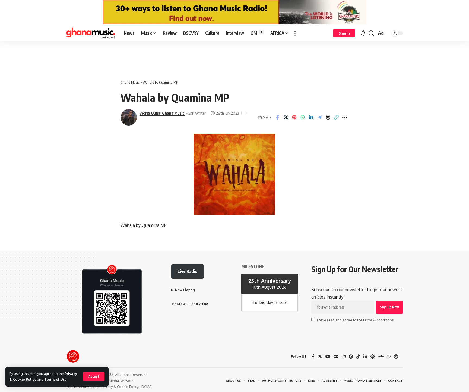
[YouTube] (328, 356)
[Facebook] (313, 356)
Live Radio (187, 271)
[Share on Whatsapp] (302, 117)
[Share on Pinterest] (294, 117)
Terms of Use (55, 379)
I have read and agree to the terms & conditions (355, 320)
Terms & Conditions (82, 386)
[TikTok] (358, 356)
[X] (320, 356)
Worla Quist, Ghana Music (162, 113)
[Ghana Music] (90, 33)
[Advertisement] (234, 57)
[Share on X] (286, 117)
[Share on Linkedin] (311, 117)
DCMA (146, 386)
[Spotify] (372, 356)
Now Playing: (185, 290)
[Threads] (396, 356)
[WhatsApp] (388, 356)
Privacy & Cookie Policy (120, 386)
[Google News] (336, 356)
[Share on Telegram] (319, 117)
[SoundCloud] (381, 356)
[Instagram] (343, 356)
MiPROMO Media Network (112, 380)
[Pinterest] (350, 356)
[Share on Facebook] (277, 117)
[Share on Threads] (328, 117)
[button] (93, 376)
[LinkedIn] (365, 356)
